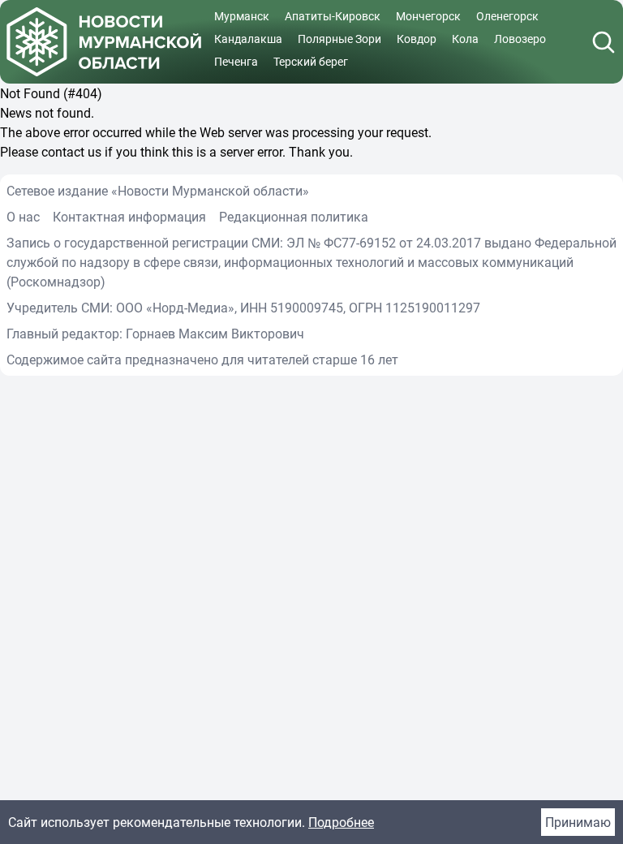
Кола (465, 38)
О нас (23, 217)
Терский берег (310, 61)
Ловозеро (520, 38)
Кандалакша (248, 38)
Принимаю (578, 822)
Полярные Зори (339, 38)
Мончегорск (428, 16)
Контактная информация (129, 217)
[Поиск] (604, 42)
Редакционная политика (293, 217)
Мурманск (241, 16)
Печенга (236, 61)
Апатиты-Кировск (332, 16)
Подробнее (341, 822)
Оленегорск (507, 16)
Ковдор (416, 38)
